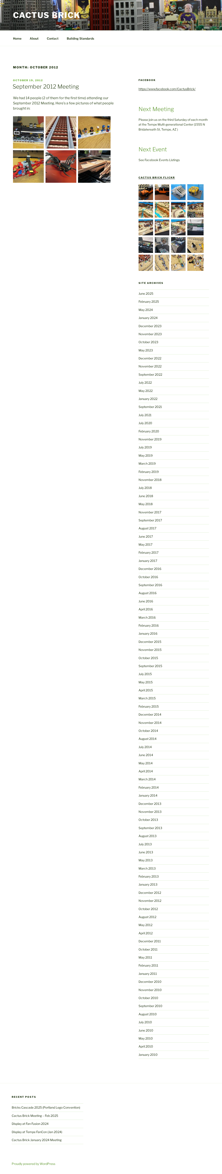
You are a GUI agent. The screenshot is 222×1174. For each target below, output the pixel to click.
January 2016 (148, 633)
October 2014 (148, 731)
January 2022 (148, 399)
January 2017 (148, 561)
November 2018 (150, 480)
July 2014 (145, 747)
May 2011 (145, 957)
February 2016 (149, 625)
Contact (53, 38)
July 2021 (145, 415)
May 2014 (146, 763)
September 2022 (150, 374)
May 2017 (145, 544)
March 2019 (147, 463)
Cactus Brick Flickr (157, 177)
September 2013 (150, 828)
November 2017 (150, 512)
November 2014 (150, 722)
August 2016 (148, 593)
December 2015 (150, 642)
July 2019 (145, 447)
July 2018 (145, 488)
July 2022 (145, 382)
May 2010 (146, 1038)
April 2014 (146, 771)
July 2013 (145, 844)
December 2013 (150, 803)
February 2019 (149, 472)
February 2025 (149, 301)
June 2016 (146, 601)
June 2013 (146, 852)
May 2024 (146, 310)
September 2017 (150, 520)
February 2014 (149, 787)
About (34, 38)
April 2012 (146, 933)
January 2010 (148, 1054)
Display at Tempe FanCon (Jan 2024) (37, 1132)
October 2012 (148, 909)
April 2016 (146, 609)
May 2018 (146, 504)
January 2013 (148, 884)
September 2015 (150, 666)
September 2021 (150, 407)
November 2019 (150, 439)
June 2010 (146, 1030)
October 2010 (148, 998)
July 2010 (145, 1022)
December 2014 (150, 714)
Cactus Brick (46, 15)
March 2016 (147, 617)
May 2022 (146, 391)
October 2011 (148, 949)
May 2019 (146, 455)
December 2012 (150, 892)
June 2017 (146, 536)
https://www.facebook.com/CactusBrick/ (167, 89)
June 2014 (146, 755)
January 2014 (148, 795)
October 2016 (148, 577)
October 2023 (148, 342)
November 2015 (150, 650)
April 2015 (146, 690)
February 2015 (149, 706)
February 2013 (149, 876)
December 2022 (150, 358)
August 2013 (148, 836)
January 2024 (148, 318)
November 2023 (150, 334)
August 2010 (148, 1014)
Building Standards (80, 38)
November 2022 (150, 366)
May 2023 (146, 350)
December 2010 (150, 981)
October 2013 (148, 819)
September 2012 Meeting (46, 86)
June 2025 (146, 293)
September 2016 (150, 585)
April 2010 (146, 1046)
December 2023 (150, 326)
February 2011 (148, 965)
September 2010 (150, 1006)
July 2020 (145, 423)
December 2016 (150, 569)
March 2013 (147, 868)
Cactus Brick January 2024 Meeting (37, 1140)
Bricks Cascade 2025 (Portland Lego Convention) (46, 1107)
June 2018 (146, 496)
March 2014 (147, 779)
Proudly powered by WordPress (33, 1164)
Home (17, 38)
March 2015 (147, 698)
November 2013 (150, 811)
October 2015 (148, 658)
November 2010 (150, 990)
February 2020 (149, 431)
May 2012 (145, 925)
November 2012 (150, 900)
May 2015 (146, 682)
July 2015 (145, 674)
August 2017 (147, 528)
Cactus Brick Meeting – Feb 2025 (35, 1115)
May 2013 (146, 860)
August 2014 (148, 739)
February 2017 (148, 552)
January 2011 (148, 973)
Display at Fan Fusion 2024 (30, 1123)
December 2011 (150, 941)
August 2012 (147, 917)
